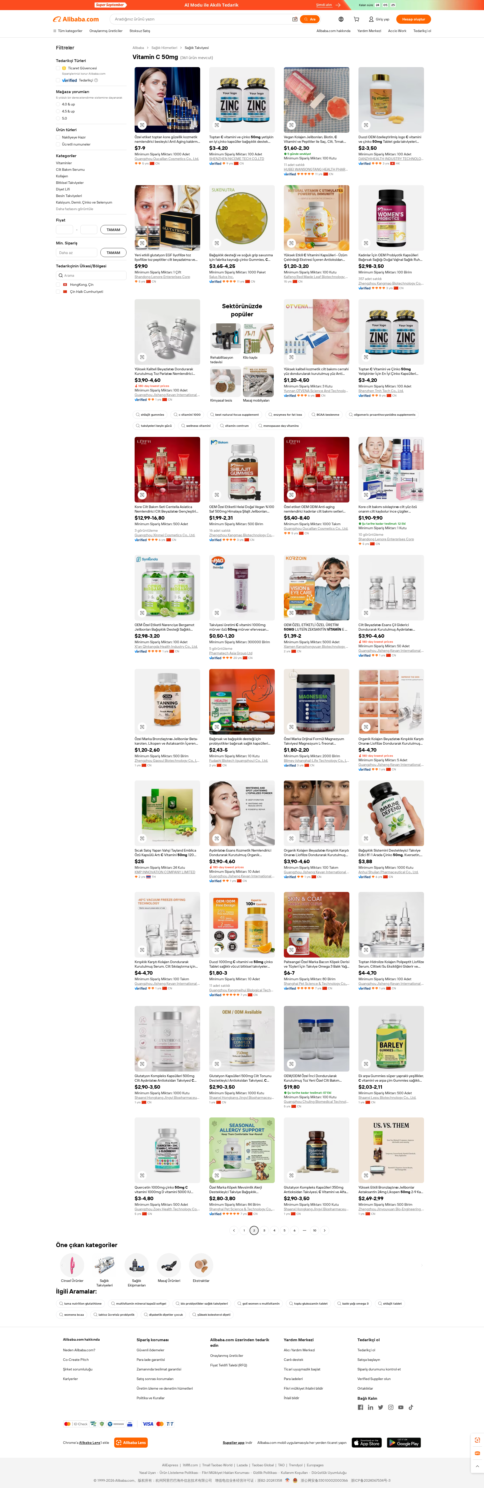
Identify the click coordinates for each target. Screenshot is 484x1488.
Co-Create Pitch (76, 1360)
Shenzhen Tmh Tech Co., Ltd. (381, 391)
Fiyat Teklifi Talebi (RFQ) (228, 1365)
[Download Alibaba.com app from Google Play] (404, 1443)
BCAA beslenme (328, 414)
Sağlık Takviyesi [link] (197, 48)
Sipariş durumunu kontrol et (379, 1369)
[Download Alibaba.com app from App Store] (367, 1443)
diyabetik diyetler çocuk (166, 1314)
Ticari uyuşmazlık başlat (302, 1369)
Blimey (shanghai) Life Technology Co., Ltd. (316, 761)
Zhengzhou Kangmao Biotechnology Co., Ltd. (391, 283)
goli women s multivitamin (261, 1303)
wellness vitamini (198, 426)
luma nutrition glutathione (83, 1303)
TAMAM (113, 230)
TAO (281, 1465)
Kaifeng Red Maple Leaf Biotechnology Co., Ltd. (316, 277)
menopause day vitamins (281, 426)
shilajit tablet (392, 1303)
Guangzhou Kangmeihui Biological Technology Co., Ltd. (242, 990)
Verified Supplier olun (374, 1379)
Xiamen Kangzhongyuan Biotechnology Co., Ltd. (316, 646)
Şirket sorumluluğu (78, 1369)
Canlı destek (293, 1360)
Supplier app (234, 1443)
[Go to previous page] (233, 1230)
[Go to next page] (324, 1230)
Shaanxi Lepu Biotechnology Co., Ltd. (387, 1098)
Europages (315, 1465)
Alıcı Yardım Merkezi (299, 1350)
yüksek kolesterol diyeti (213, 1314)
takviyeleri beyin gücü (156, 426)
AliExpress (170, 1465)
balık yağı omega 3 (355, 1303)
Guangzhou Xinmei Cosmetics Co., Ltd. (165, 535)
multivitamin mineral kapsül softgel (141, 1303)
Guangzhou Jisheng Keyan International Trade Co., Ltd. (167, 395)
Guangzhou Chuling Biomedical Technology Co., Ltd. (316, 1102)
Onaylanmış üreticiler (226, 1356)
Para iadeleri (293, 1379)
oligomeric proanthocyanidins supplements (384, 414)
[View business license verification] (287, 1480)
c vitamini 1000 (190, 414)
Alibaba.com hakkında (81, 1339)
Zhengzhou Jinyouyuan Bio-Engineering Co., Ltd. (391, 1209)
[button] (295, 19)
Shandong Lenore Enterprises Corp (162, 277)
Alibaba (138, 48)
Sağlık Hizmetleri (164, 48)
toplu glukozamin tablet (311, 1303)
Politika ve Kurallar (151, 1398)
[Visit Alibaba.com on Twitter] (381, 1407)
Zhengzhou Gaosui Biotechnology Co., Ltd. (167, 761)
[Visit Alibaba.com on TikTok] (411, 1407)
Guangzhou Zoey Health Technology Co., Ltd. (167, 1209)
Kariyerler (70, 1379)
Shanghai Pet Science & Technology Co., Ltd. (316, 983)
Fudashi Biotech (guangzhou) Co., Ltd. (238, 761)
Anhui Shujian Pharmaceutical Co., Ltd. (388, 872)
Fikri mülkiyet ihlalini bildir (303, 1388)
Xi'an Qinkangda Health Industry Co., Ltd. (166, 646)
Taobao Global (263, 1465)
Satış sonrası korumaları (155, 1379)
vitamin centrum (237, 426)
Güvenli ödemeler (150, 1350)
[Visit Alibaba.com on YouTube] (401, 1407)
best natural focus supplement (237, 414)
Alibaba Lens (89, 1443)
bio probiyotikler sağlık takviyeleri (204, 1303)
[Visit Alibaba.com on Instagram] (391, 1407)
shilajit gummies (152, 414)
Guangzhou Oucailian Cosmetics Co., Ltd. (167, 159)
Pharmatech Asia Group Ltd (230, 653)
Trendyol (295, 1465)
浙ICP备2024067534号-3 (370, 1480)
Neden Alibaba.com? (79, 1350)
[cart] (357, 20)
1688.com (190, 1465)
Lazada (242, 1465)
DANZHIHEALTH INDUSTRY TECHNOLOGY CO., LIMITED (391, 159)
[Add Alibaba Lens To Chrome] (131, 1443)
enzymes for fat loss (288, 414)
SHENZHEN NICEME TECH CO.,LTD (236, 159)
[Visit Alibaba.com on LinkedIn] (371, 1407)
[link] (477, 1440)
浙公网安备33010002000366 (324, 1480)
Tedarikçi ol (366, 1350)
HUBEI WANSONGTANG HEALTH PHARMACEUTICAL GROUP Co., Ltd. (316, 169)
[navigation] (91, 639)
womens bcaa (74, 1314)
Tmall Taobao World (217, 1465)
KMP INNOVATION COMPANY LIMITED (165, 872)
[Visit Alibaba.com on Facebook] (360, 1407)
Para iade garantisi (151, 1360)
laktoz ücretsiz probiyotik (116, 1314)
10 (314, 1230)
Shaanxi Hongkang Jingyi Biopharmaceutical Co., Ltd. (167, 1098)
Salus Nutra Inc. (221, 277)
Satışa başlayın (368, 1360)
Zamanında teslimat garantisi (159, 1369)
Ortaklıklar (365, 1388)
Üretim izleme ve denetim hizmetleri (165, 1388)
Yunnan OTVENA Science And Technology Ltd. (316, 391)
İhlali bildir (291, 1398)
